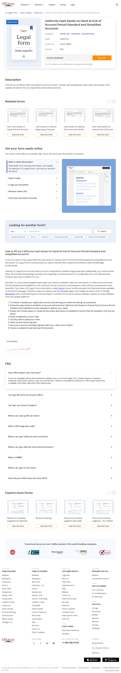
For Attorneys (97, 597)
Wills (33, 622)
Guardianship (78, 237)
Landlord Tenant (8, 602)
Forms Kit (65, 619)
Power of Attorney (39, 612)
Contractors (6, 582)
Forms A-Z (36, 629)
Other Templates (38, 632)
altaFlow (95, 621)
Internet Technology (39, 599)
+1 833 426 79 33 (70, 642)
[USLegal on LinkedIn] (47, 643)
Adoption (5, 575)
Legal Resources (68, 585)
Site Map (65, 602)
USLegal (95, 608)
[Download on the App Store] (92, 660)
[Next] (114, 101)
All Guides (65, 634)
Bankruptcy (6, 578)
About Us (65, 578)
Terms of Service (83, 667)
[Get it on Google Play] (110, 660)
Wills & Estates (7, 619)
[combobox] (59, 231)
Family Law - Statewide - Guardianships (77, 33)
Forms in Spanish (68, 609)
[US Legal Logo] (8, 640)
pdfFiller (95, 615)
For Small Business (99, 593)
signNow (95, 618)
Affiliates (65, 592)
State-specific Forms (70, 615)
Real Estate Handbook (70, 630)
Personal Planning (9, 612)
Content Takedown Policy (110, 667)
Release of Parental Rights (97, 237)
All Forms (35, 625)
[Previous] (109, 101)
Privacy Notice (95, 667)
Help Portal (66, 582)
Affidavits (35, 575)
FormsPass (96, 611)
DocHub (95, 625)
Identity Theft (7, 595)
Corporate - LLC (38, 585)
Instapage (95, 628)
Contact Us (66, 595)
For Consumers (98, 590)
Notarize (95, 575)
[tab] (32, 166)
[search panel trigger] (117, 5)
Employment (7, 592)
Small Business (7, 615)
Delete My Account (69, 599)
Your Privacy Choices (69, 667)
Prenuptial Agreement (61, 237)
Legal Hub (66, 575)
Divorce (33, 237)
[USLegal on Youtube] (54, 643)
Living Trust (6, 605)
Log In (61, 288)
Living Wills (36, 605)
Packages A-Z (7, 622)
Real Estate (36, 615)
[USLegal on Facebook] (40, 643)
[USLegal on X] (34, 643)
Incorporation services (100, 578)
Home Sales (6, 588)
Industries (65, 605)
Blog (63, 588)
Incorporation (7, 599)
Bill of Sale (36, 582)
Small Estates (37, 619)
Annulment (45, 237)
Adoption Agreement (18, 237)
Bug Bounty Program (112, 670)
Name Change (7, 609)
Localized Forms (68, 612)
